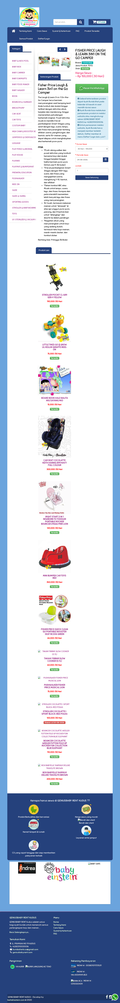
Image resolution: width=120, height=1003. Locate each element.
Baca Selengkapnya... (20, 932)
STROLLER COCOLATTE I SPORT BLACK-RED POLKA (54, 712)
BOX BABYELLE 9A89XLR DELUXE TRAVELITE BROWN (54, 773)
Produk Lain (43, 250)
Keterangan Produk (49, 77)
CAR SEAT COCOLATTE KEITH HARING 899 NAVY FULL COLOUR (54, 462)
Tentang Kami (26, 31)
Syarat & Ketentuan (61, 31)
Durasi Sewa (82, 144)
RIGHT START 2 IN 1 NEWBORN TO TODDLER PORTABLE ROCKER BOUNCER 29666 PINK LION (54, 520)
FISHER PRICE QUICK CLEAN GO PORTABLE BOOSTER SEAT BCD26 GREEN (54, 631)
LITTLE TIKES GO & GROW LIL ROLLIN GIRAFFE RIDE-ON (54, 347)
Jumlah (78, 166)
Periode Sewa (82, 155)
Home (56, 922)
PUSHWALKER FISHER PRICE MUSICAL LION (54, 686)
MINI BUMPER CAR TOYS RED (54, 576)
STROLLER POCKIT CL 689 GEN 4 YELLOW (54, 296)
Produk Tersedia (92, 31)
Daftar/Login (44, 38)
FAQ (78, 31)
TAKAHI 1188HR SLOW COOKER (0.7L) (54, 659)
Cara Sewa (42, 31)
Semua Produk (26, 38)
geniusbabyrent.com (22, 952)
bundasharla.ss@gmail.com (25, 949)
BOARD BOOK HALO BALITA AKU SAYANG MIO (54, 399)
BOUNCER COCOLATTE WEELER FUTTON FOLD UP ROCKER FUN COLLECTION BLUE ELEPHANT (54, 744)
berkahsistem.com (16, 1000)
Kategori (16, 48)
